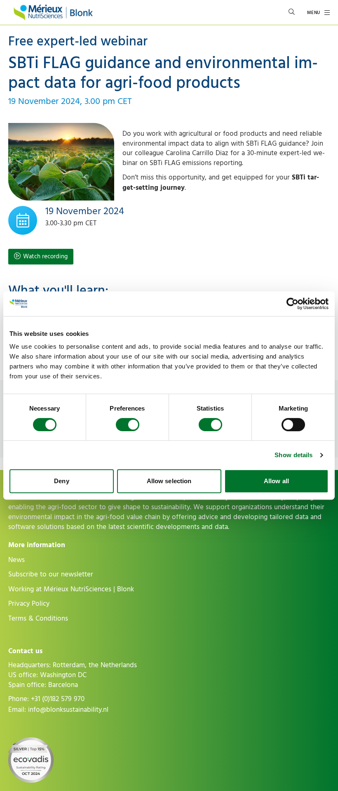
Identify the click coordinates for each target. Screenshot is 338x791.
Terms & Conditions (38, 618)
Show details (293, 454)
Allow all (276, 480)
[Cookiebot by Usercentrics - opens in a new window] (292, 304)
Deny (61, 480)
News (16, 560)
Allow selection (169, 480)
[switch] (127, 424)
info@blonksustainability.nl (68, 709)
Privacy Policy (28, 603)
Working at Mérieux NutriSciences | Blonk (71, 589)
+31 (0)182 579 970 (57, 699)
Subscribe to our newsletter (50, 574)
